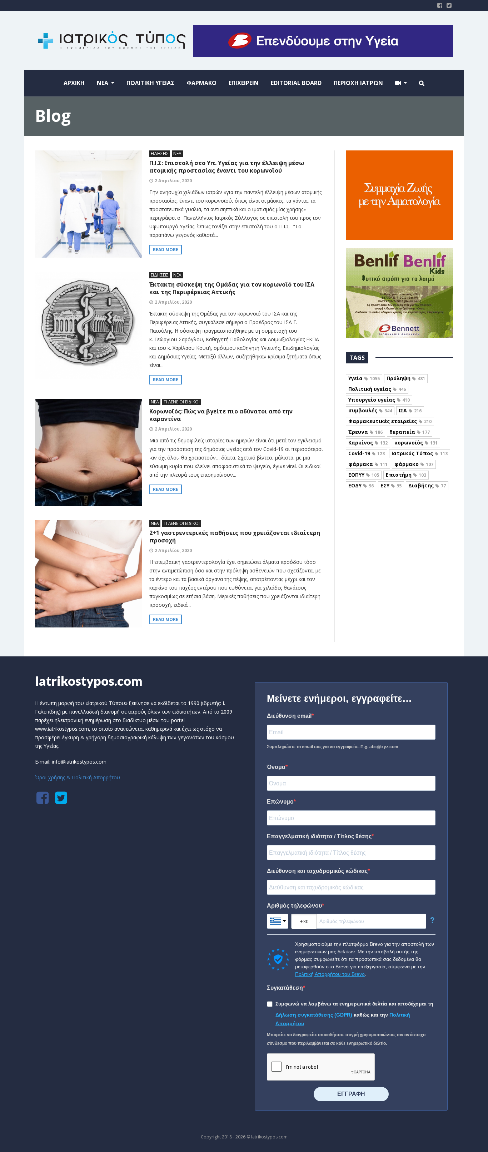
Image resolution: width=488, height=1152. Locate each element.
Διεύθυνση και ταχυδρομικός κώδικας (317, 871)
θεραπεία (409, 431)
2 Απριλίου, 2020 (173, 181)
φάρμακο (413, 464)
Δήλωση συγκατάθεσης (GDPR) (314, 1015)
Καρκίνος (368, 442)
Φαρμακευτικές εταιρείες (390, 421)
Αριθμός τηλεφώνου (294, 906)
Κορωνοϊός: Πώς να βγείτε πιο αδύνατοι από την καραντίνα (221, 415)
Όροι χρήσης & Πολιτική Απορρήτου (77, 777)
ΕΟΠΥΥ (363, 474)
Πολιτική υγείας (377, 389)
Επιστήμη (406, 474)
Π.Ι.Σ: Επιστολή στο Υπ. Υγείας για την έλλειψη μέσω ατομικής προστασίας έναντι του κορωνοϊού (226, 166)
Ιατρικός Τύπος (420, 453)
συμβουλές (370, 410)
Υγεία (364, 378)
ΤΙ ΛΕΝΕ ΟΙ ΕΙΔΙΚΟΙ (182, 402)
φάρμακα (368, 464)
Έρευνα (365, 431)
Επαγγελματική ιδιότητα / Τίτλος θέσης (319, 836)
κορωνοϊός (416, 442)
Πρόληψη (406, 378)
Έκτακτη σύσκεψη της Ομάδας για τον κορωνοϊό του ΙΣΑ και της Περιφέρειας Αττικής (231, 288)
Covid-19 (366, 453)
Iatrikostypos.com (89, 680)
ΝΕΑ (177, 153)
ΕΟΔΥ (361, 485)
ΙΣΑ (410, 410)
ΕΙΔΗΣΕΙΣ (160, 153)
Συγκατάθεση (285, 988)
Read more (165, 250)
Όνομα (276, 767)
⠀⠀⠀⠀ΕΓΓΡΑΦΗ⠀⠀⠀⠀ (351, 1094)
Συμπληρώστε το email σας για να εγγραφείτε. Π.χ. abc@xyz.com (332, 746)
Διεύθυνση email (289, 716)
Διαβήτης (427, 485)
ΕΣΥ (391, 485)
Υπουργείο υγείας (379, 399)
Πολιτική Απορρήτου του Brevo (330, 974)
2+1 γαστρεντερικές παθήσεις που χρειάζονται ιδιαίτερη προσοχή (234, 536)
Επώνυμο (280, 802)
